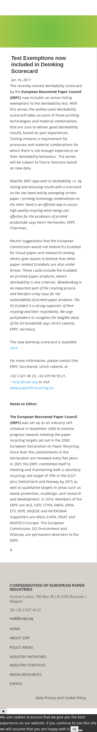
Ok (74, 729)
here (14, 348)
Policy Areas (21, 647)
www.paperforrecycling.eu (32, 387)
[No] (81, 730)
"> (24, 381)
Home (15, 628)
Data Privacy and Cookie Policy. (61, 697)
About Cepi (20, 638)
